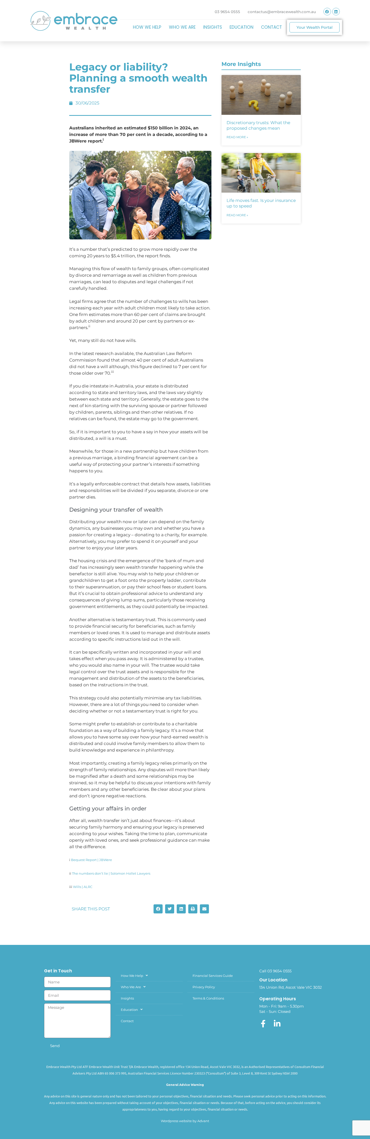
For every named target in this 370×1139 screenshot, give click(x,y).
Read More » (237, 137)
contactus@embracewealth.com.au (282, 11)
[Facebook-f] (263, 1023)
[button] (158, 908)
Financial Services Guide (213, 976)
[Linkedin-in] (277, 1023)
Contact (271, 27)
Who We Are (182, 27)
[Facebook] (327, 11)
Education (241, 27)
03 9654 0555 (227, 11)
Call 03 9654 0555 (275, 971)
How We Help (147, 27)
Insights (212, 27)
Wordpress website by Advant (185, 1121)
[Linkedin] (336, 11)
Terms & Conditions (208, 998)
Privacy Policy (204, 987)
